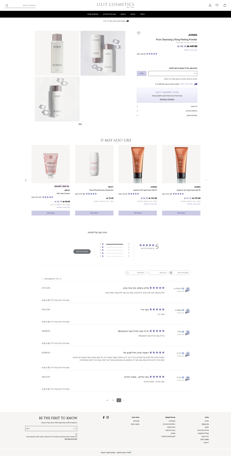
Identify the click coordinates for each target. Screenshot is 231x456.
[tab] (167, 106)
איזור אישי (135, 417)
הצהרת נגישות (170, 430)
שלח (142, 73)
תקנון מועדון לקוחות (168, 436)
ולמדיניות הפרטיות (71, 439)
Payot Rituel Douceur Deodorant (101, 190)
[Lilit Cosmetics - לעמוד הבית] (115, 5)
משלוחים (172, 421)
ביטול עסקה (171, 427)
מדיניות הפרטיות (203, 430)
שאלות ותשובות (203, 433)
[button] (225, 5)
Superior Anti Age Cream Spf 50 (188, 190)
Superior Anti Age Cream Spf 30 (145, 190)
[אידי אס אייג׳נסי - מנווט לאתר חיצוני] (116, 452)
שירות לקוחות (170, 417)
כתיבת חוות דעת (82, 251)
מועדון (173, 433)
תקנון (207, 427)
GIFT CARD (204, 439)
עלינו (207, 417)
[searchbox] (181, 273)
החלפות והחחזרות (169, 424)
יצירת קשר (205, 436)
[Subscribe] (28, 428)
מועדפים (136, 421)
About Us (205, 424)
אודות (207, 421)
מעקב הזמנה (135, 424)
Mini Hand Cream (63, 193)
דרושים (206, 442)
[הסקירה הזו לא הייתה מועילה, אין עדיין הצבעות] (44, 300)
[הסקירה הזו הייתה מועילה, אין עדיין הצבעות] (49, 300)
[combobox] (157, 273)
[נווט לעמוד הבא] (107, 400)
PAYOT (110, 187)
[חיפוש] (7, 5)
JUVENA (192, 35)
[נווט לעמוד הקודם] (124, 400)
